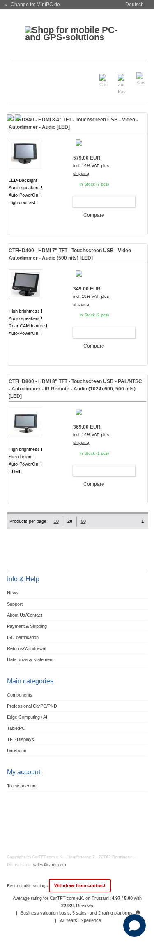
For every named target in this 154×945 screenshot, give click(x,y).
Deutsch (134, 4)
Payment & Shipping (27, 626)
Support (15, 603)
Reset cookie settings (28, 885)
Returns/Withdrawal (26, 648)
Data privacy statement (30, 659)
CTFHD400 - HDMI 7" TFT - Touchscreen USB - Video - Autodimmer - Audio (71, 254)
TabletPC (16, 728)
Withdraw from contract (80, 885)
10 (56, 521)
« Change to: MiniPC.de (32, 4)
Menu (17, 75)
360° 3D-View (25, 212)
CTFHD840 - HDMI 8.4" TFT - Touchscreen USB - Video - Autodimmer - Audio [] (73, 123)
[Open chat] (134, 925)
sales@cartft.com (49, 864)
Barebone (16, 750)
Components (19, 694)
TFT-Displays (20, 739)
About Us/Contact (24, 615)
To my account (22, 785)
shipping (81, 173)
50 (83, 521)
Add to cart (100, 201)
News (12, 592)
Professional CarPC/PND (32, 706)
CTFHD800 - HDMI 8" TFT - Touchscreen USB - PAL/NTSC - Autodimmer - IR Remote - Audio (75, 388)
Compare (93, 215)
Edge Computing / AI (27, 717)
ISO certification (23, 637)
